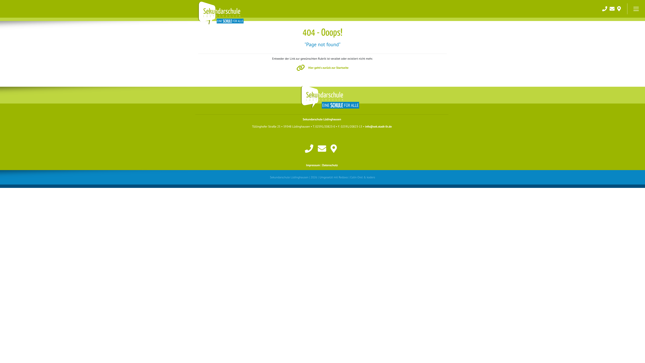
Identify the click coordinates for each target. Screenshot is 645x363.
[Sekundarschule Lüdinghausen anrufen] (605, 8)
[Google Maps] (619, 8)
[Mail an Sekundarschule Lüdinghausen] (612, 8)
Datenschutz (330, 165)
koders (371, 177)
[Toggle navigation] (636, 9)
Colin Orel (356, 177)
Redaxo (343, 177)
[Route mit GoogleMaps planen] (335, 148)
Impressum (313, 165)
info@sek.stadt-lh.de (378, 126)
